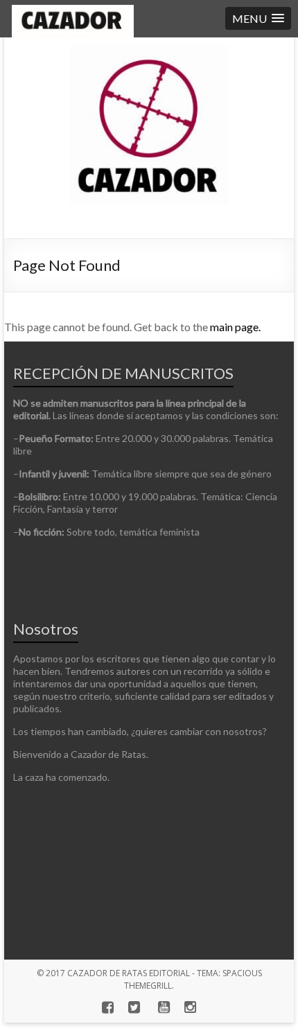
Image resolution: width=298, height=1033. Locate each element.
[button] (258, 18)
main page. (235, 326)
